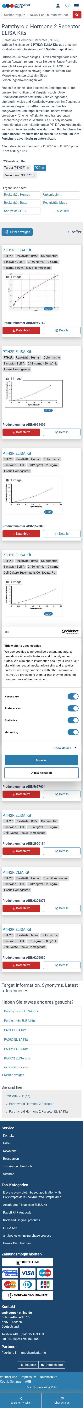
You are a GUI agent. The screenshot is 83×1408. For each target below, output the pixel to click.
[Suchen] (77, 14)
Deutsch (30, 1365)
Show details (62, 747)
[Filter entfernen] (28, 167)
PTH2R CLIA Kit (16, 872)
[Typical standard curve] (33, 292)
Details (64, 330)
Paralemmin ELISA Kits (20, 1021)
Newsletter (10, 1151)
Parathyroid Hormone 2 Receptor (31, 1104)
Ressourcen (11, 1158)
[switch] (73, 708)
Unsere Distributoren (17, 1243)
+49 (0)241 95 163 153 (28, 1334)
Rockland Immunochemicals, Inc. (24, 1353)
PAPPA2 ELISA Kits (17, 1058)
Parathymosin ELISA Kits (21, 1011)
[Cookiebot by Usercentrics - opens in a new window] (62, 632)
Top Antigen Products (17, 1166)
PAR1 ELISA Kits (15, 1030)
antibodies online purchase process (27, 1235)
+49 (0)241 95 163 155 (23, 1339)
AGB (28, 1381)
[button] (13, 1075)
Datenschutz (48, 1377)
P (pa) (26, 1096)
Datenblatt (23, 330)
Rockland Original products (21, 1220)
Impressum (28, 1377)
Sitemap (8, 1174)
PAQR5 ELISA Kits (16, 1049)
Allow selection (41, 772)
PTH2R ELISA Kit (17, 250)
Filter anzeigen (20, 232)
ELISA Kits (10, 1228)
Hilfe (6, 1143)
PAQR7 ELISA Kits (16, 1039)
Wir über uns (8, 1377)
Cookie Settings (10, 1381)
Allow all (41, 760)
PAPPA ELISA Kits (16, 1068)
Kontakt (8, 1135)
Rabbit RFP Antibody (17, 1212)
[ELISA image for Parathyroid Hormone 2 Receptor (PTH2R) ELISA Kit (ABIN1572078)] (33, 495)
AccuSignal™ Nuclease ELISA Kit (25, 1205)
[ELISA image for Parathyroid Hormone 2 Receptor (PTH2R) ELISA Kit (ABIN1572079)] (33, 597)
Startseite (11, 1096)
